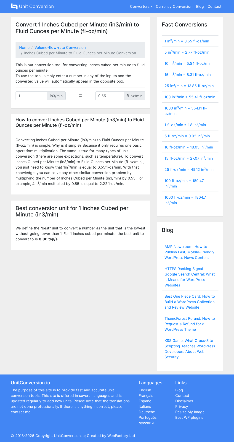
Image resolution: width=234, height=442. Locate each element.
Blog (200, 6)
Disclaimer (184, 401)
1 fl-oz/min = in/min (185, 124)
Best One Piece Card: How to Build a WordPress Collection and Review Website (190, 301)
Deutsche (147, 412)
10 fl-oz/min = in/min (189, 147)
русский (146, 423)
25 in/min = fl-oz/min (189, 85)
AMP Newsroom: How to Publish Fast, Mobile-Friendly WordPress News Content (189, 252)
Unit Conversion (36, 6)
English (145, 390)
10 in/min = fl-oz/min (188, 63)
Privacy (181, 406)
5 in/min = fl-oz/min (187, 52)
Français (146, 395)
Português (148, 417)
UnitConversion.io (69, 435)
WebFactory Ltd (121, 435)
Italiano (145, 406)
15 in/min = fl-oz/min (188, 74)
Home (24, 47)
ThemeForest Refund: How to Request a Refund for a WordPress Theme (190, 324)
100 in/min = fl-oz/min (190, 97)
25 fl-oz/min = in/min (189, 169)
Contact (214, 6)
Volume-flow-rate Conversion (60, 47)
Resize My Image (190, 412)
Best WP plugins (189, 417)
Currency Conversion (174, 6)
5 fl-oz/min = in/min (187, 136)
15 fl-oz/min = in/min (189, 158)
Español (145, 401)
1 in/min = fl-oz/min (187, 41)
